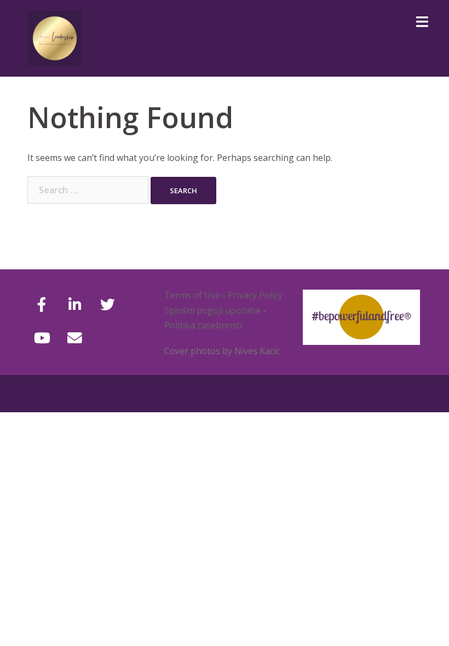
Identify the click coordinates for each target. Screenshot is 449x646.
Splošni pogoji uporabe (212, 310)
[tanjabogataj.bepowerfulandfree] (54, 37)
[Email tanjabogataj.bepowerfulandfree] (74, 337)
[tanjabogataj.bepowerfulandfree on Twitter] (107, 305)
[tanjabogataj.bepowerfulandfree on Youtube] (41, 337)
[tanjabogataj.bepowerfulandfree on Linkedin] (74, 305)
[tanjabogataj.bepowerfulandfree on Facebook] (41, 305)
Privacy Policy (255, 295)
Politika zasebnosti (203, 325)
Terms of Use (192, 295)
